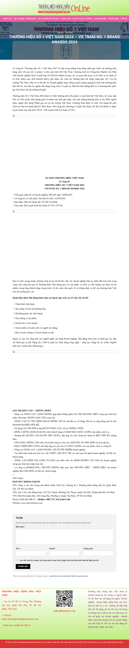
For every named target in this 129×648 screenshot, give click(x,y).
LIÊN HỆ (124, 19)
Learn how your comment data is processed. (69, 576)
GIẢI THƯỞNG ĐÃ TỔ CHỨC (48, 19)
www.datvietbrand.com (31, 503)
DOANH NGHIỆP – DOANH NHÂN (106, 19)
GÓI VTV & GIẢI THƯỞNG (82, 19)
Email (53, 549)
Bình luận (20, 527)
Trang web (88, 549)
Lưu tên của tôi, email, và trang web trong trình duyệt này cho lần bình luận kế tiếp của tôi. (59, 560)
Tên (18, 549)
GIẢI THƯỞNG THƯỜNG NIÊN (25, 19)
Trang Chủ (7, 19)
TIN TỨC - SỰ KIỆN (64, 33)
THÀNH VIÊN (66, 19)
